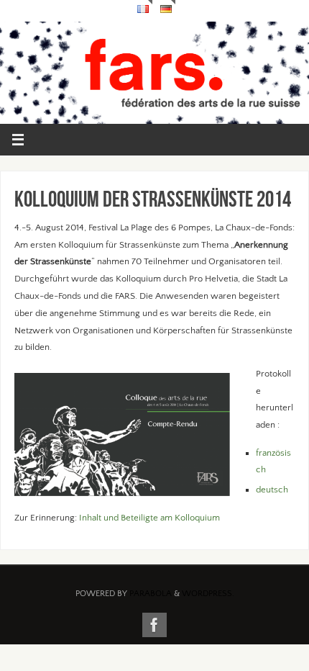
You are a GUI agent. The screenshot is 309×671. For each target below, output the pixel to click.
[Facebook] (154, 625)
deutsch (272, 490)
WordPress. (208, 593)
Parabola (150, 593)
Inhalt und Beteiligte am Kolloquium (149, 518)
